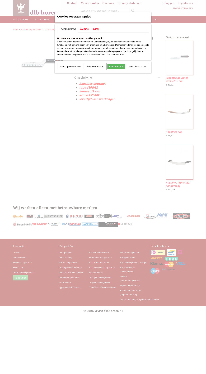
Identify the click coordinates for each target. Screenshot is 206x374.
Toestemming (67, 29)
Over (96, 29)
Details (84, 29)
